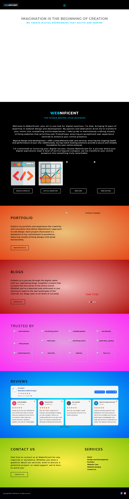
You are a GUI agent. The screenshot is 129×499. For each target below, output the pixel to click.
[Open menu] (64, 6)
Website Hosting (94, 467)
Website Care (92, 464)
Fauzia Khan (49, 402)
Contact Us (91, 469)
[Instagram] (125, 493)
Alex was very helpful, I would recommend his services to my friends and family (76, 413)
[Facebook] (121, 493)
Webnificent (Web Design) (27, 391)
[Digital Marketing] (51, 173)
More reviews (64, 427)
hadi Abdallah (21, 402)
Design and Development (97, 460)
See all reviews (99, 392)
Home (89, 457)
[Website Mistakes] (92, 285)
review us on (110, 392)
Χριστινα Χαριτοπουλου (107, 402)
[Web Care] (78, 173)
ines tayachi (76, 402)
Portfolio (90, 462)
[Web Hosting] (106, 173)
